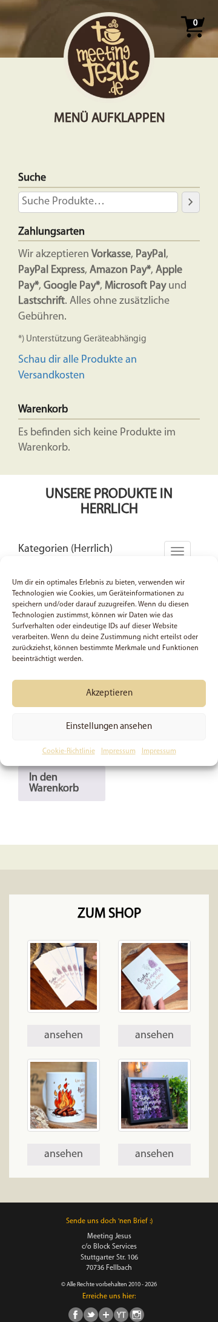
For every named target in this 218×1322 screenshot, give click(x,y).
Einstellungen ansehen (109, 726)
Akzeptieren (109, 692)
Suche (32, 178)
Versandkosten (51, 376)
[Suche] (191, 202)
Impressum (118, 751)
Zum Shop (109, 914)
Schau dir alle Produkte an (77, 360)
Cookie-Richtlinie (68, 751)
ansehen (63, 1035)
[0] (192, 41)
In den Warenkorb (54, 783)
